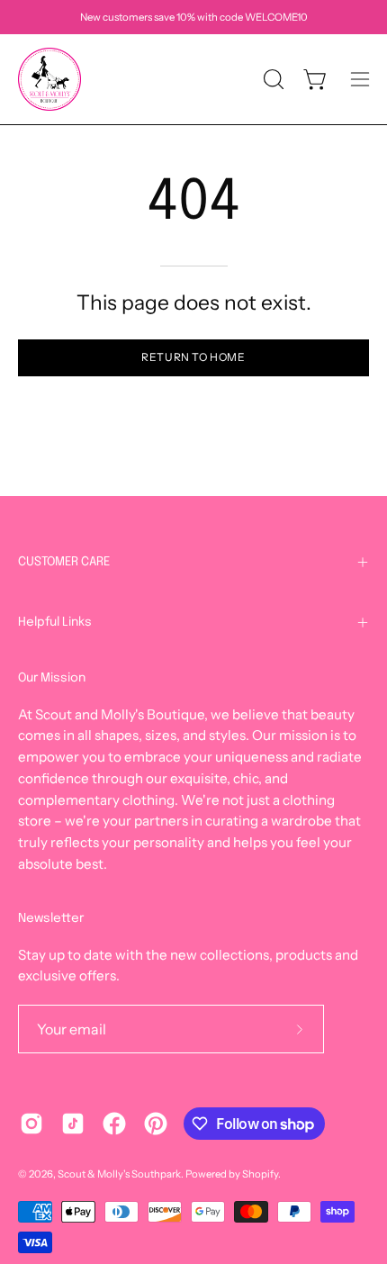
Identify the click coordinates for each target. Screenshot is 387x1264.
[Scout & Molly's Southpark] (49, 79)
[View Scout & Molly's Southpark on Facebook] (114, 1123)
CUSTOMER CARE (64, 561)
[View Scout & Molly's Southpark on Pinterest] (155, 1123)
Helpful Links (55, 622)
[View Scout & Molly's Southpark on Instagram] (31, 1123)
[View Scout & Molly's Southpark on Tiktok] (72, 1123)
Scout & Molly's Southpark (119, 1174)
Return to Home (193, 357)
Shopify (260, 1174)
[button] (271, 79)
